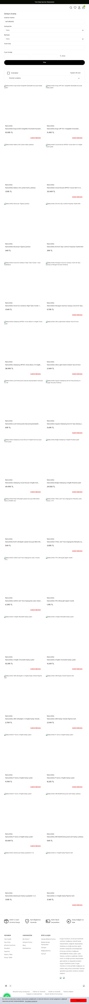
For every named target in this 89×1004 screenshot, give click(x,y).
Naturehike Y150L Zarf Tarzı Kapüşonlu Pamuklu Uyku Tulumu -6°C (65, 542)
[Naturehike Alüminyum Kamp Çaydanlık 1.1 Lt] (23, 871)
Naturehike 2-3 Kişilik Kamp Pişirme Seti (60, 896)
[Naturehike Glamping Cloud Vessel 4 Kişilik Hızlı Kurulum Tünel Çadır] (23, 458)
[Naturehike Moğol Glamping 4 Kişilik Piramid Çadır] (65, 458)
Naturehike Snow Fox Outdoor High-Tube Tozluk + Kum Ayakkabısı (22, 306)
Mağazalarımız (46, 951)
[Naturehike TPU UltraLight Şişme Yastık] (65, 576)
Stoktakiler (14, 73)
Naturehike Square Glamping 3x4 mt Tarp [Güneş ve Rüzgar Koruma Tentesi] (65, 424)
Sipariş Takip (8, 955)
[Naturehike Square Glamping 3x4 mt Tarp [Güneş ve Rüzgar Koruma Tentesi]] (65, 399)
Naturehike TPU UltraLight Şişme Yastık (60, 601)
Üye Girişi (7, 942)
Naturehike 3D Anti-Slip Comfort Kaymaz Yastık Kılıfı (65, 247)
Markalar (7, 35)
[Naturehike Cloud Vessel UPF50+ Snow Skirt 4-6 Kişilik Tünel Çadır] (65, 163)
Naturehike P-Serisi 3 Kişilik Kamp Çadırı (19, 778)
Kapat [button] (78, 1000)
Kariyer (43, 954)
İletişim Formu (27, 942)
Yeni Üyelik (7, 939)
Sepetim (7, 952)
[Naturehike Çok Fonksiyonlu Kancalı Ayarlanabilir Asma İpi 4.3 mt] (23, 399)
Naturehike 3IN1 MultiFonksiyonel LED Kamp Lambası (65, 837)
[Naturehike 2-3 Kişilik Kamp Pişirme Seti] (65, 871)
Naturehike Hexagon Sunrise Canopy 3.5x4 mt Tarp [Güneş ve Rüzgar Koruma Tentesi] (65, 306)
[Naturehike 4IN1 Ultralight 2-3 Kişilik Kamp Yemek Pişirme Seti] (23, 694)
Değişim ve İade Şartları (34, 994)
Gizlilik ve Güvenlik (54, 992)
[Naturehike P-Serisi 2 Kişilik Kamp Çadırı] (65, 753)
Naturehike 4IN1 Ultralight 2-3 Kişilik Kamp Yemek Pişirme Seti (22, 719)
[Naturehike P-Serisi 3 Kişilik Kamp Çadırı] (23, 753)
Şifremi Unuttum (9, 945)
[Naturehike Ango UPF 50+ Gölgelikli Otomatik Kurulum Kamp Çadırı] (65, 104)
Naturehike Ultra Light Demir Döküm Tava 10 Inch (64, 365)
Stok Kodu (7, 44)
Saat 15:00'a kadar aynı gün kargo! (44, 2)
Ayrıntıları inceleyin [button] (31, 1001)
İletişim (43, 948)
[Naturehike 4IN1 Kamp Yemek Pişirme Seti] (65, 694)
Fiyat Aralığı (8, 52)
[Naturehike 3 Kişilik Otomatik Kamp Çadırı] (65, 635)
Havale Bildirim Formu (48, 939)
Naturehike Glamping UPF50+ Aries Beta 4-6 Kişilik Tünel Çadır (22, 365)
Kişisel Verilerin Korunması (53, 994)
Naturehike (9, 126)
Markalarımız (27, 948)
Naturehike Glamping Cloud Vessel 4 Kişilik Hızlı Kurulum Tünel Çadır (21, 483)
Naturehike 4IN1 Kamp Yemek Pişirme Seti (61, 719)
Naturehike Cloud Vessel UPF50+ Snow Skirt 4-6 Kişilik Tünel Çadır (64, 188)
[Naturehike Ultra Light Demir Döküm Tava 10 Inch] (65, 340)
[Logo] (35, 8)
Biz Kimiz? (26, 939)
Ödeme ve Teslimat (39, 992)
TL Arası (62, 56)
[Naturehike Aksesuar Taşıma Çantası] (23, 222)
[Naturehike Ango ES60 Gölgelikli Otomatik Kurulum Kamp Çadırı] (23, 104)
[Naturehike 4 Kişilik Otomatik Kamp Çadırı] (23, 635)
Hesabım (7, 948)
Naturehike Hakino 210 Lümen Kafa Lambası (20, 188)
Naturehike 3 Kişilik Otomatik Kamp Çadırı (61, 660)
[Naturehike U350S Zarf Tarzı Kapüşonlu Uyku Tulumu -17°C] (23, 576)
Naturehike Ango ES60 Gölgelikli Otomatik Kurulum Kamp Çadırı (23, 129)
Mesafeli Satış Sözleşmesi (21, 992)
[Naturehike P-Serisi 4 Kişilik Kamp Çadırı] (23, 812)
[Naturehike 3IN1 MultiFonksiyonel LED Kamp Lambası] (65, 812)
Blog (24, 945)
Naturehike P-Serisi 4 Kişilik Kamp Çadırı (19, 837)
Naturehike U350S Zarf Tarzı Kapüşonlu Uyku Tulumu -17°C (23, 601)
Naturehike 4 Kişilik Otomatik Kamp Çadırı (19, 660)
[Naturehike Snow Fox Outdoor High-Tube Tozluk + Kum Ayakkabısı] (23, 281)
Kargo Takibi (8, 958)
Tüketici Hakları (68, 992)
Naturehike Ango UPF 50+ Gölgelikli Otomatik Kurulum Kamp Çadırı (63, 129)
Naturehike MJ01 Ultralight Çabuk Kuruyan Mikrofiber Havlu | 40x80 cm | (23, 542)
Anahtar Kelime (9, 18)
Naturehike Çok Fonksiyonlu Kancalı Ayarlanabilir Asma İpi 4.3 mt (21, 424)
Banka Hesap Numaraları (45, 943)
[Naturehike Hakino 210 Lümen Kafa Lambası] (23, 163)
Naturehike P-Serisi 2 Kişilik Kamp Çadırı (61, 778)
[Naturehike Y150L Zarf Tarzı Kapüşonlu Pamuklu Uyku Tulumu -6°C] (65, 517)
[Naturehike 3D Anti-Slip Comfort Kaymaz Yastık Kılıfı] (65, 222)
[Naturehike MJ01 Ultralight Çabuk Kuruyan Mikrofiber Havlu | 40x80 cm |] (23, 517)
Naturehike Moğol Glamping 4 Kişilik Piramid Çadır (64, 483)
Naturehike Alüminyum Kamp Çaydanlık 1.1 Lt (20, 896)
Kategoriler (8, 26)
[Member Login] (79, 7)
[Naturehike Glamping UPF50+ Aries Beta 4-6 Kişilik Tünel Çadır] (23, 340)
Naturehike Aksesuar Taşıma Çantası (17, 247)
